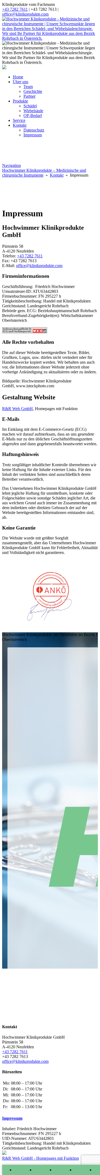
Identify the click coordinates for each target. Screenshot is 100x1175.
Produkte (20, 101)
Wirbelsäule (33, 110)
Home (18, 77)
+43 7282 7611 (15, 9)
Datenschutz (33, 130)
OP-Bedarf (32, 115)
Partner (29, 96)
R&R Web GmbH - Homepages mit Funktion (40, 1158)
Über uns (20, 81)
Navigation (11, 165)
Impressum (32, 135)
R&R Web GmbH (17, 408)
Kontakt (19, 125)
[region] (50, 190)
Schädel (30, 106)
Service (19, 120)
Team (28, 86)
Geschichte (32, 91)
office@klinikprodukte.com (25, 14)
